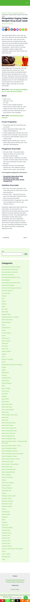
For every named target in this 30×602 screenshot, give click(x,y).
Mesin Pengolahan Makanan (10, 451)
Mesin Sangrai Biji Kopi (8, 472)
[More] (26, 29)
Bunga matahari (6, 322)
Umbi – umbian (6, 554)
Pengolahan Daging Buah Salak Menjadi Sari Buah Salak (13, 177)
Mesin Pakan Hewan (7, 425)
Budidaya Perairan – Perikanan (10, 317)
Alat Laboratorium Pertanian (10, 272)
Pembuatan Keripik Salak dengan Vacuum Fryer (13, 180)
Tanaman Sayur (6, 543)
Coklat (3, 330)
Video (3, 559)
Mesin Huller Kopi (7, 407)
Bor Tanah (5, 309)
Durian (4, 335)
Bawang (4, 304)
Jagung (4, 354)
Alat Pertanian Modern (8, 285)
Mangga (4, 396)
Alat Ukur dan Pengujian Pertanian (11, 288)
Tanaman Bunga (6, 533)
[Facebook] (3, 29)
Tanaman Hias (6, 535)
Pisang (4, 509)
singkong (4, 522)
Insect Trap (5, 348)
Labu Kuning (5, 391)
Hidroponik (5, 343)
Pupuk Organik (6, 514)
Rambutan (4, 517)
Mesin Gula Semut (7, 404)
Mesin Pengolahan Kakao (9, 438)
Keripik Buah (5, 380)
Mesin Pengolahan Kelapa (9, 448)
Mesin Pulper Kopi (7, 466)
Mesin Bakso (5, 401)
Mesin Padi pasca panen (9, 422)
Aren (3, 298)
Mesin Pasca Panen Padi (9, 428)
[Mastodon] (17, 29)
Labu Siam (5, 393)
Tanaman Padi (6, 538)
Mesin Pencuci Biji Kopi (8, 433)
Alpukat (4, 296)
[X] (6, 29)
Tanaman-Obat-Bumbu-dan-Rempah (12, 548)
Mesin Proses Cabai (7, 461)
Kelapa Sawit (5, 372)
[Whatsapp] (23, 29)
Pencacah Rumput (7, 488)
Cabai (3, 325)
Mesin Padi (5, 420)
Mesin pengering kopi (8, 436)
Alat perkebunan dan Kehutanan (11, 282)
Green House (5, 338)
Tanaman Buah (6, 530)
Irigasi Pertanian (6, 351)
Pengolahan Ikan (6, 490)
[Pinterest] (14, 29)
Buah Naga (5, 311)
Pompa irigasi (5, 511)
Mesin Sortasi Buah (7, 477)
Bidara (3, 306)
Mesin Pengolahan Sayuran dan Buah (12, 453)
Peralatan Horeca (7, 498)
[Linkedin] (11, 29)
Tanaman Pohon (6, 540)
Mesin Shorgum (6, 474)
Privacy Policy (15, 589)
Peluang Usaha (6, 485)
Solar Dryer (5, 525)
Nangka (4, 480)
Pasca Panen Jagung (8, 482)
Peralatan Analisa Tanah (8, 496)
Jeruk (3, 356)
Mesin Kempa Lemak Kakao (9, 414)
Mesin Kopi (5, 417)
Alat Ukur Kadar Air (7, 290)
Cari (3, 251)
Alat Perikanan (6, 280)
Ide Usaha (4, 346)
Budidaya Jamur (6, 314)
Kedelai (4, 367)
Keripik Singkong (6, 383)
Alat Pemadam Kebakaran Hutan (11, 277)
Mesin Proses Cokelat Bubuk (10, 464)
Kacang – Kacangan (7, 359)
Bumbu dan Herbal (7, 319)
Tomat (3, 551)
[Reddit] (9, 29)
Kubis (3, 385)
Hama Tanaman (6, 341)
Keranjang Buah (6, 377)
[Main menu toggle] (27, 2)
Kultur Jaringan (6, 388)
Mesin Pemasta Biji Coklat (9, 430)
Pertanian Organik (7, 506)
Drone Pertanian (6, 333)
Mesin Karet (5, 412)
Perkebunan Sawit (7, 503)
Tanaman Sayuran (7, 546)
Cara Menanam (6, 327)
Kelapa (4, 370)
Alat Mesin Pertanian (8, 274)
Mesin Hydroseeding (8, 409)
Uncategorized (6, 556)
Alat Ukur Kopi (6, 293)
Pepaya (4, 493)
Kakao (3, 362)
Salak (3, 519)
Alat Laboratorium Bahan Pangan (11, 267)
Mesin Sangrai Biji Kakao (9, 469)
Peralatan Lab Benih (7, 501)
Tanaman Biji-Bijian (7, 527)
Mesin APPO (5, 399)
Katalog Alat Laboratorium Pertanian (12, 364)
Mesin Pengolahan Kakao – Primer (11, 445)
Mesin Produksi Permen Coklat (10, 459)
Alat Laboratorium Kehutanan (10, 269)
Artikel (4, 301)
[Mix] (20, 29)
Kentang (4, 375)
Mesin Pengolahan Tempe (9, 456)
